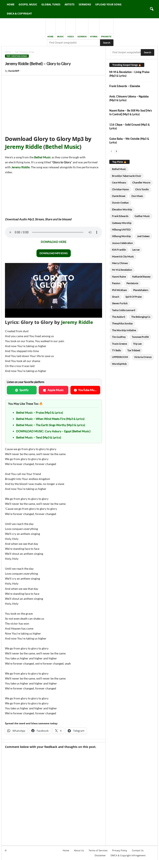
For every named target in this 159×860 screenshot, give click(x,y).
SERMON (82, 36)
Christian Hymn (120, 189)
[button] (151, 9)
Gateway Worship (121, 222)
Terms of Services (98, 850)
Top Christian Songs (16, 56)
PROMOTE (106, 36)
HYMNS (94, 36)
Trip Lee (137, 343)
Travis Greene (119, 343)
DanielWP (13, 70)
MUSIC (60, 36)
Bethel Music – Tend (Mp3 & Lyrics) (38, 437)
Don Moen (137, 195)
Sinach (115, 296)
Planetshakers (140, 290)
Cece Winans (119, 182)
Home (10, 4)
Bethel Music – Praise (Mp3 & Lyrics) (39, 412)
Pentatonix (132, 283)
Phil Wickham (119, 290)
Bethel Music (62, 146)
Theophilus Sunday (122, 323)
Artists (70, 4)
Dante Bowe (118, 195)
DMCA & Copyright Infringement (128, 855)
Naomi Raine (119, 276)
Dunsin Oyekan (120, 202)
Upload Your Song (108, 4)
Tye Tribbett (133, 350)
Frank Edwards (120, 216)
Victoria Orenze (143, 357)
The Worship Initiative (124, 330)
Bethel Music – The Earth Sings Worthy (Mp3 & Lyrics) (50, 425)
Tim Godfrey (119, 336)
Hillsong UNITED (121, 229)
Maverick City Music (123, 256)
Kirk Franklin (119, 249)
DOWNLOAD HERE (53, 241)
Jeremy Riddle (23, 146)
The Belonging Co (140, 316)
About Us (79, 850)
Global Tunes (50, 4)
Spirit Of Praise (133, 296)
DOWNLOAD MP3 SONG (54, 253)
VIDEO (70, 36)
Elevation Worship (122, 209)
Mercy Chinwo (120, 263)
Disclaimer (100, 855)
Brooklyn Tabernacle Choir (126, 175)
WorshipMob (119, 363)
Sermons (85, 4)
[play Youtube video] (53, 290)
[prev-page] (111, 151)
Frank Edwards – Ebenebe (124, 86)
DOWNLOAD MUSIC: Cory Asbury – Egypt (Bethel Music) (53, 431)
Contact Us (137, 850)
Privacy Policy (119, 850)
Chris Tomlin (142, 189)
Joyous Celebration (122, 243)
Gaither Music (142, 216)
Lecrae (136, 249)
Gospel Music (28, 4)
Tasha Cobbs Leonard (123, 310)
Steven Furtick (120, 303)
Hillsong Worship (121, 236)
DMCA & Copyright (19, 13)
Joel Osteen (143, 236)
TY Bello (116, 350)
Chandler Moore (141, 182)
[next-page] (116, 151)
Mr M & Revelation (122, 269)
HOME (50, 36)
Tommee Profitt (140, 336)
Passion (116, 283)
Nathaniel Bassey (141, 276)
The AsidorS (118, 316)
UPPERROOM (120, 357)
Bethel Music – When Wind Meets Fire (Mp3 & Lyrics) (50, 418)
